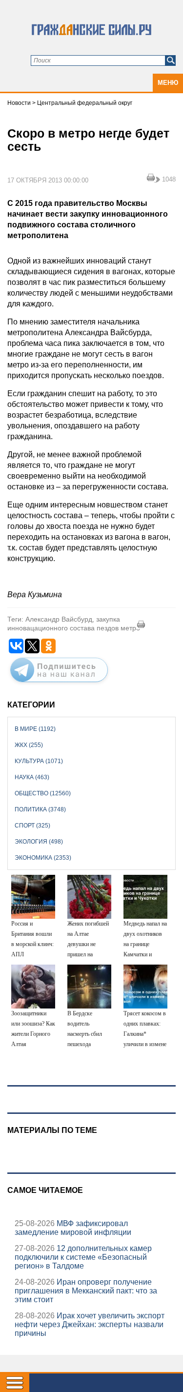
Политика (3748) (40, 809)
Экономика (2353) (43, 857)
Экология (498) (39, 841)
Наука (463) (32, 777)
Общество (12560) (43, 793)
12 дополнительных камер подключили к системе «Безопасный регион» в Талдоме (83, 1257)
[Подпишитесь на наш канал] (59, 684)
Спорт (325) (32, 825)
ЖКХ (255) (29, 745)
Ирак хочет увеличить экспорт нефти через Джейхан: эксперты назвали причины (89, 1324)
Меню (168, 82)
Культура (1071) (39, 761)
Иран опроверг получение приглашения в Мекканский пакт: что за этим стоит (86, 1291)
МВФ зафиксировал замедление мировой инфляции (73, 1227)
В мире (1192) (35, 729)
